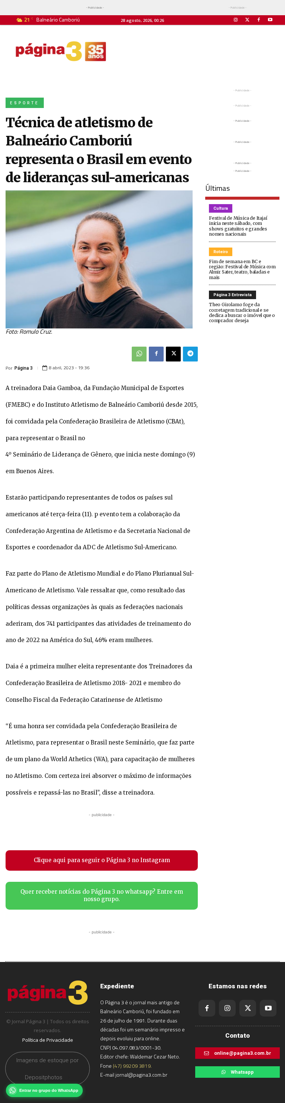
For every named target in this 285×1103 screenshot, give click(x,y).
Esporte (24, 103)
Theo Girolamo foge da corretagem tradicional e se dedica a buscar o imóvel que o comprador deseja (242, 312)
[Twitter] (247, 20)
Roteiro (220, 251)
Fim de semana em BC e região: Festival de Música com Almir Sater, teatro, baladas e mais (242, 269)
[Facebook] (259, 20)
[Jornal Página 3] (61, 51)
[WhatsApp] (139, 354)
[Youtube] (270, 20)
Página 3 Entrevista (232, 294)
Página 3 (23, 368)
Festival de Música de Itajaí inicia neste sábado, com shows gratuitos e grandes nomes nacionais (238, 226)
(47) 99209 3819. (132, 1066)
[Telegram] (190, 354)
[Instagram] (235, 20)
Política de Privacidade (47, 1040)
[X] (173, 354)
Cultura (220, 208)
